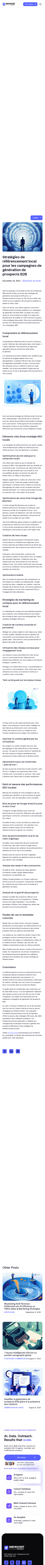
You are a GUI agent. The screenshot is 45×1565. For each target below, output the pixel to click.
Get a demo (29, 4)
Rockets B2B (13, 1033)
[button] (40, 4)
